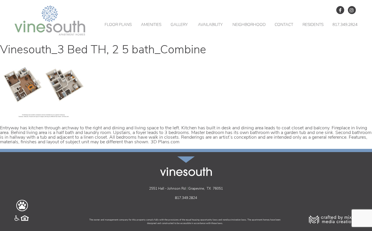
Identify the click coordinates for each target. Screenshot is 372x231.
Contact (284, 25)
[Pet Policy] (22, 206)
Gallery (179, 25)
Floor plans (118, 25)
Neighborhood (249, 25)
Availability (210, 25)
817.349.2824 (344, 25)
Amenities (151, 25)
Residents (313, 25)
